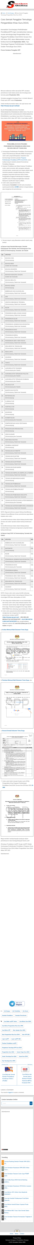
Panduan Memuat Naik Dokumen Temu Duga (15, 680)
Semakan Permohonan (20, 1015)
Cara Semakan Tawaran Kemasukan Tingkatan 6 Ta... (18, 1217)
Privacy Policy (17, 1238)
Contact (22, 1233)
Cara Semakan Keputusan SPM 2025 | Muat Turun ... (16, 1168)
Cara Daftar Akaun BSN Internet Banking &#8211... (15, 1181)
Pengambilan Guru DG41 (8, 1052)
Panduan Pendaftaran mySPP (9, 1043)
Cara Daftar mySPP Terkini (10, 1021)
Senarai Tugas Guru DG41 (23, 1052)
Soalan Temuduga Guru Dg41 (9, 1056)
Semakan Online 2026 (19, 1242)
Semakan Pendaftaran (7, 1015)
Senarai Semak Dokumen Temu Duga (13, 730)
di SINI (17, 187)
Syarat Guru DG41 (23, 1056)
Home (11, 1233)
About (16, 1233)
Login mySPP (5, 1039)
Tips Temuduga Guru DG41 (8, 1060)
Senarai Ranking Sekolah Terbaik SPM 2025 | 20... (17, 1162)
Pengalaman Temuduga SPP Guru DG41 (12, 1047)
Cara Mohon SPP (6, 1030)
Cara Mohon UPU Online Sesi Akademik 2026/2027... (15, 1193)
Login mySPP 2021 (16, 1039)
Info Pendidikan (16, 1011)
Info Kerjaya (7, 1011)
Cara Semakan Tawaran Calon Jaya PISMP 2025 (16, 1174)
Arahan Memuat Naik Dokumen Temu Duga (15, 629)
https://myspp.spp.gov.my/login (10, 105)
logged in (10, 1092)
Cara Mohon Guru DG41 (25, 1021)
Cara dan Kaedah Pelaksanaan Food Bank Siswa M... (16, 1199)
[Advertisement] (17, 72)
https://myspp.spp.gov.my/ (11, 617)
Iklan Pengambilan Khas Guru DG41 (11, 1034)
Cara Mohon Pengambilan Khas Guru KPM (12, 1025)
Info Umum (25, 1011)
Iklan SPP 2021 (26, 1034)
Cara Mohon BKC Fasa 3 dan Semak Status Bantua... (16, 1211)
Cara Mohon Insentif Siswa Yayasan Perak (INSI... (16, 1205)
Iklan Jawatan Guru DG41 (19, 1030)
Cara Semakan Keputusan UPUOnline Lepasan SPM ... (17, 1187)
